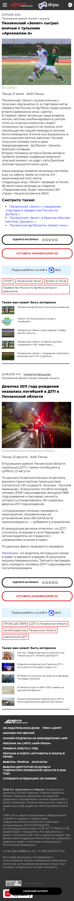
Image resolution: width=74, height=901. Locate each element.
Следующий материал (35, 891)
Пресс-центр (51, 728)
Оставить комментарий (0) (37, 253)
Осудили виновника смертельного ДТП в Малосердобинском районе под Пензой (40, 700)
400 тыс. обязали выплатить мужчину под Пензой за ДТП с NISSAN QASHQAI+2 (40, 654)
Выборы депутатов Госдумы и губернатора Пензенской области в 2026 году (34, 770)
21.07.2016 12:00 (11, 14)
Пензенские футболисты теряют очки (37, 225)
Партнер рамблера (33, 883)
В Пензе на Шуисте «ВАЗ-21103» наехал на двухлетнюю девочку (40, 689)
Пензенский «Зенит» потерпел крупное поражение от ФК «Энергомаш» (39, 343)
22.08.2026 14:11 (11, 374)
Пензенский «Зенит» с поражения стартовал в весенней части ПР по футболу (43, 355)
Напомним (10, 553)
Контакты (39, 762)
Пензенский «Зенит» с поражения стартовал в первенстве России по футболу (33, 210)
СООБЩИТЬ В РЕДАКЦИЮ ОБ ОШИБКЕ (30, 778)
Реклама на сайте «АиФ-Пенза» (27, 743)
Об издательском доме (21, 728)
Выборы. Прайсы (16, 762)
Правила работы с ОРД (20, 748)
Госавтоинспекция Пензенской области (28, 450)
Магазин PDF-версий (18, 733)
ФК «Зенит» (9, 87)
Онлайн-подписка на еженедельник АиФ (35, 738)
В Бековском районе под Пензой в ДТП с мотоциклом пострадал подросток (40, 665)
